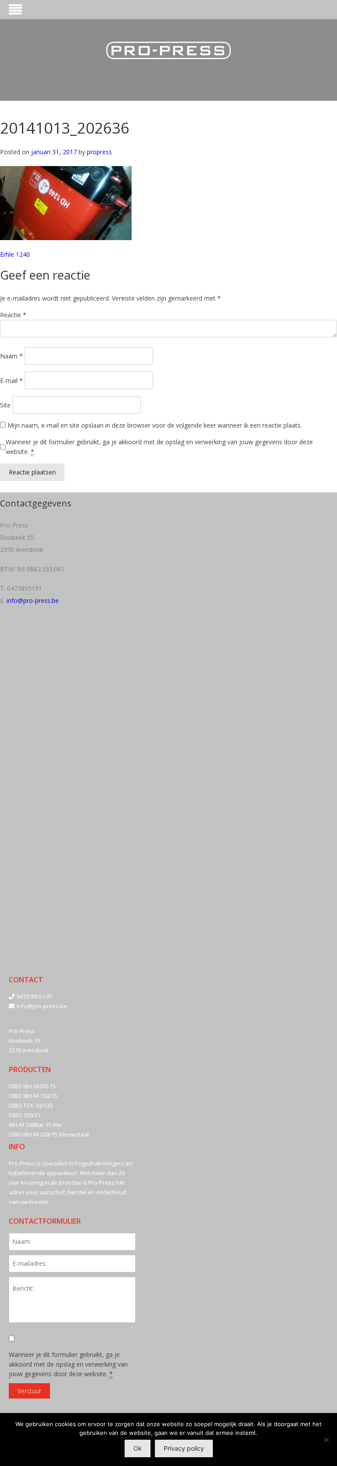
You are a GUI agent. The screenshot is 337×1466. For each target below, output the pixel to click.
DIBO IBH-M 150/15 (33, 1096)
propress (99, 152)
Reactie (13, 315)
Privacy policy (184, 1448)
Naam (11, 356)
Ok (137, 1448)
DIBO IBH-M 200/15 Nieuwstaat (49, 1134)
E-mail (11, 380)
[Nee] (326, 1439)
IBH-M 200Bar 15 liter (36, 1125)
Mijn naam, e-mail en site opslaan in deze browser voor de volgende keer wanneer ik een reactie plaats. (154, 425)
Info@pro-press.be (42, 1006)
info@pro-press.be (33, 600)
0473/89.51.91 (34, 996)
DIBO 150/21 (25, 1115)
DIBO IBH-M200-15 (32, 1086)
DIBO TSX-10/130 (31, 1105)
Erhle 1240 (15, 254)
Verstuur (29, 1391)
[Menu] (15, 11)
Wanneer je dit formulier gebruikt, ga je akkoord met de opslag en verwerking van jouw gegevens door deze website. (159, 447)
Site (5, 405)
